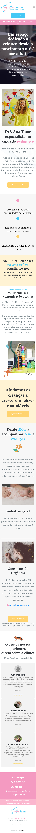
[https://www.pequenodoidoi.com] (12, 7)
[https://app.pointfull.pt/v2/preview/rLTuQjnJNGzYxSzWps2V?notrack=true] (18, 811)
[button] (34, 7)
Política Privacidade (18, 825)
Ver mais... (18, 690)
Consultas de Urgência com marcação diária (19, 22)
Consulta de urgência (19, 605)
